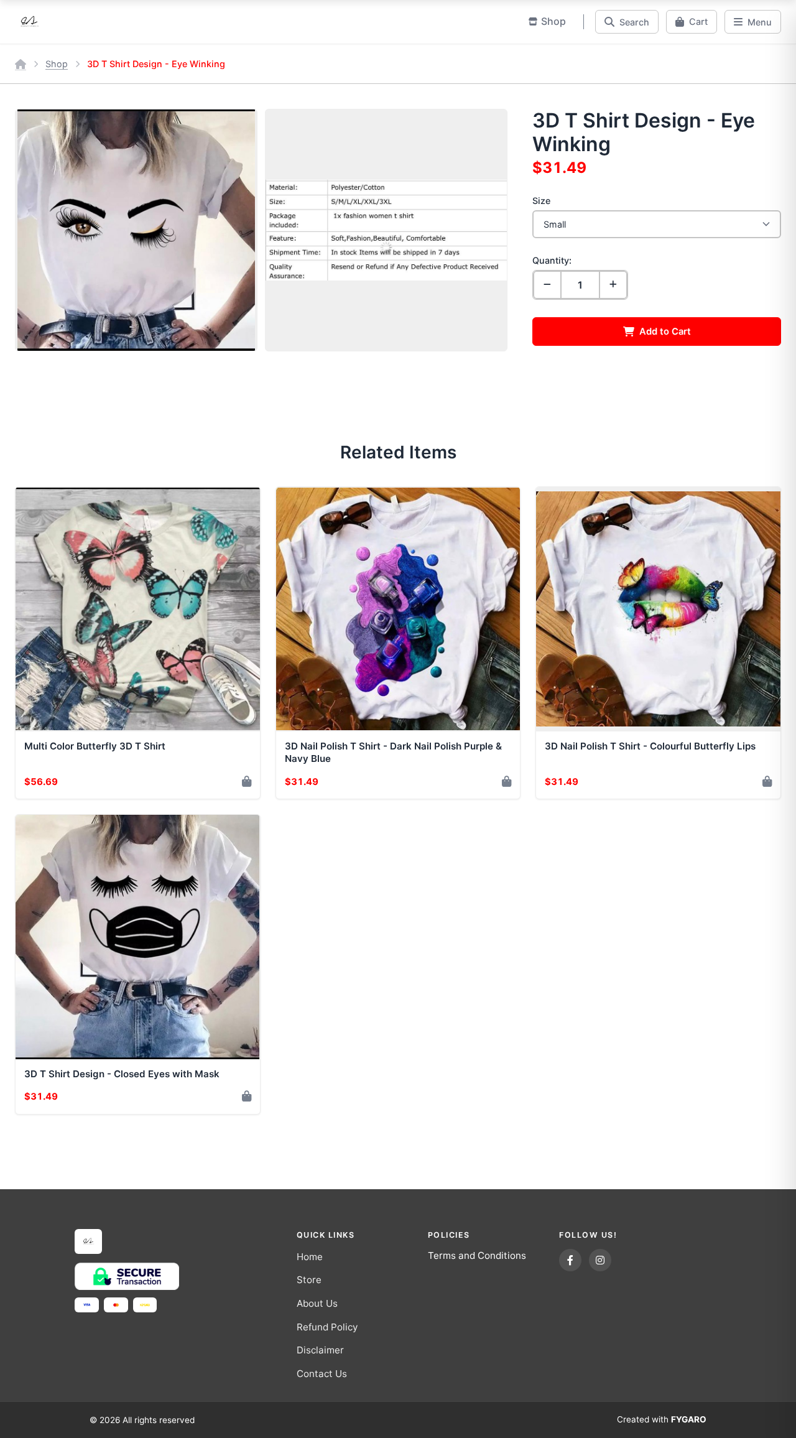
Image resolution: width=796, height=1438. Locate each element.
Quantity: (552, 260)
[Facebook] (570, 1260)
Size (541, 200)
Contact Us (322, 1374)
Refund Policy (327, 1327)
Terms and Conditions (477, 1255)
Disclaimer (320, 1350)
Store (309, 1280)
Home (310, 1257)
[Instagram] (600, 1260)
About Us (317, 1303)
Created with (661, 1419)
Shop (56, 63)
